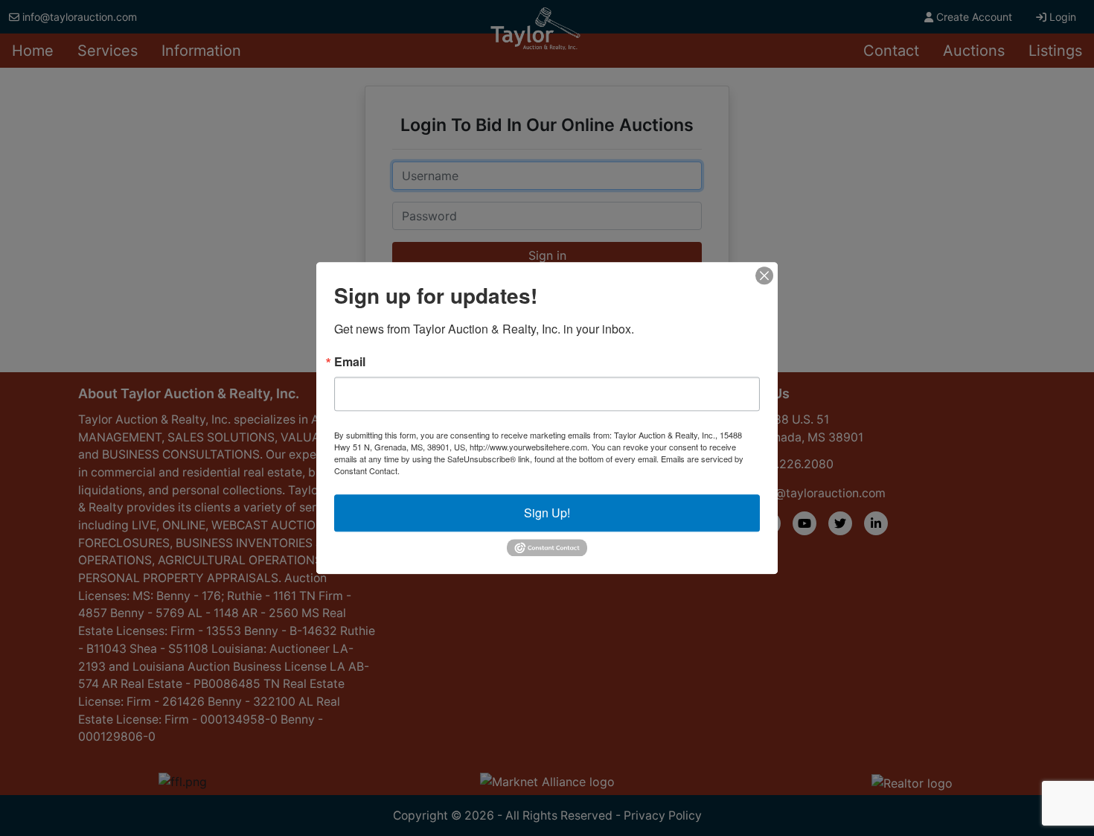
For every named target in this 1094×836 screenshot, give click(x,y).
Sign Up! (547, 512)
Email (349, 362)
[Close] (764, 275)
